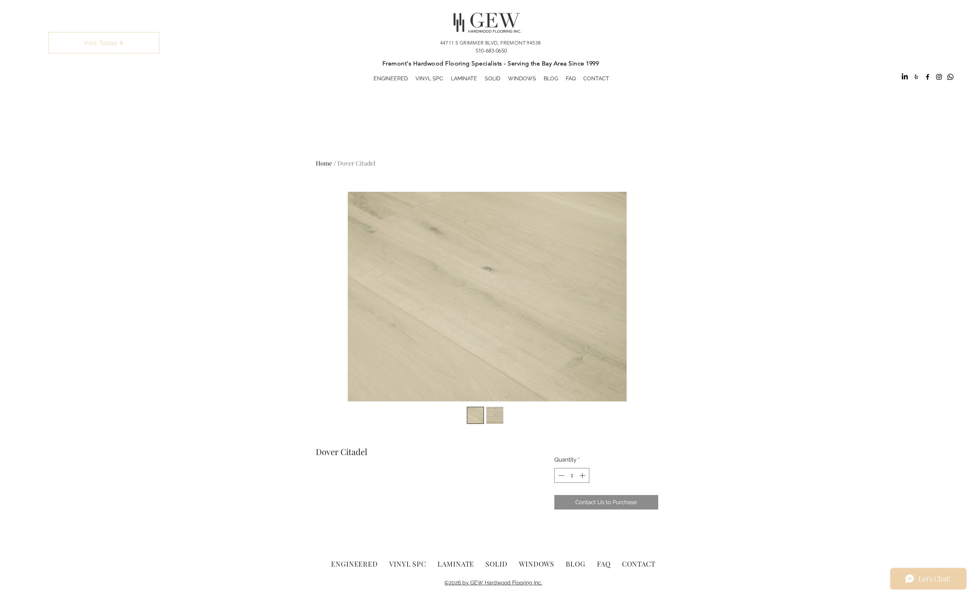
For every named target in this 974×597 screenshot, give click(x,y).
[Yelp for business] (916, 77)
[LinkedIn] (905, 77)
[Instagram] (939, 77)
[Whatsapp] (950, 77)
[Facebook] (927, 77)
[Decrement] (560, 475)
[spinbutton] (571, 475)
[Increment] (583, 475)
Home (324, 163)
